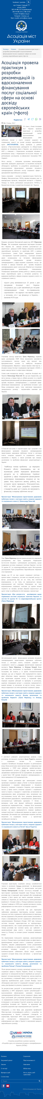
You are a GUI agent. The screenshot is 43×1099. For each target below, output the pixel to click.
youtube (22, 2)
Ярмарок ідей (5, 1073)
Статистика (5, 1077)
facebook (16, 2)
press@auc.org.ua (26, 18)
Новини (13, 49)
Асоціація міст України (21, 38)
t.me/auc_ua (25, 16)
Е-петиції (4, 1068)
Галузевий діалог (6, 1060)
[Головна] (21, 26)
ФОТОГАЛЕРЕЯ (12, 144)
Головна (5, 49)
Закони (3, 1064)
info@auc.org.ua (24, 14)
